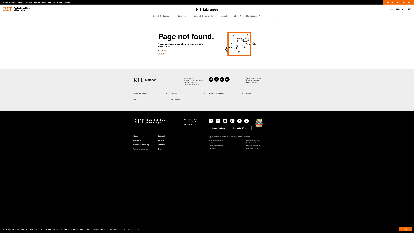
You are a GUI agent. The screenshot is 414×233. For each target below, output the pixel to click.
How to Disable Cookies (131, 229)
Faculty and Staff (48, 2)
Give (409, 2)
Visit (398, 2)
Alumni (59, 2)
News (391, 9)
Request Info (389, 2)
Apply (403, 2)
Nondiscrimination (252, 143)
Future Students (9, 2)
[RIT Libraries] (145, 80)
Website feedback (218, 128)
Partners (67, 2)
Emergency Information (216, 145)
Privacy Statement (252, 148)
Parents (37, 2)
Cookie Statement (113, 229)
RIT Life (161, 140)
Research (161, 136)
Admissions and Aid (140, 149)
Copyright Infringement (253, 145)
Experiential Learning (141, 144)
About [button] (224, 15)
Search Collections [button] (162, 15)
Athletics (161, 144)
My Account (252, 15)
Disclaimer (212, 143)
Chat (236, 15)
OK (405, 229)
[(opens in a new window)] (211, 79)
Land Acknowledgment (216, 140)
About (135, 136)
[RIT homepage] (16, 9)
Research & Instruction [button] (203, 15)
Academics (137, 140)
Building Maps (252, 82)
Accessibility (213, 148)
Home (160, 50)
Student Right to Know (253, 140)
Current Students (25, 2)
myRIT (408, 9)
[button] (279, 16)
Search (161, 53)
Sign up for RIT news (241, 128)
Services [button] (182, 15)
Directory (399, 9)
